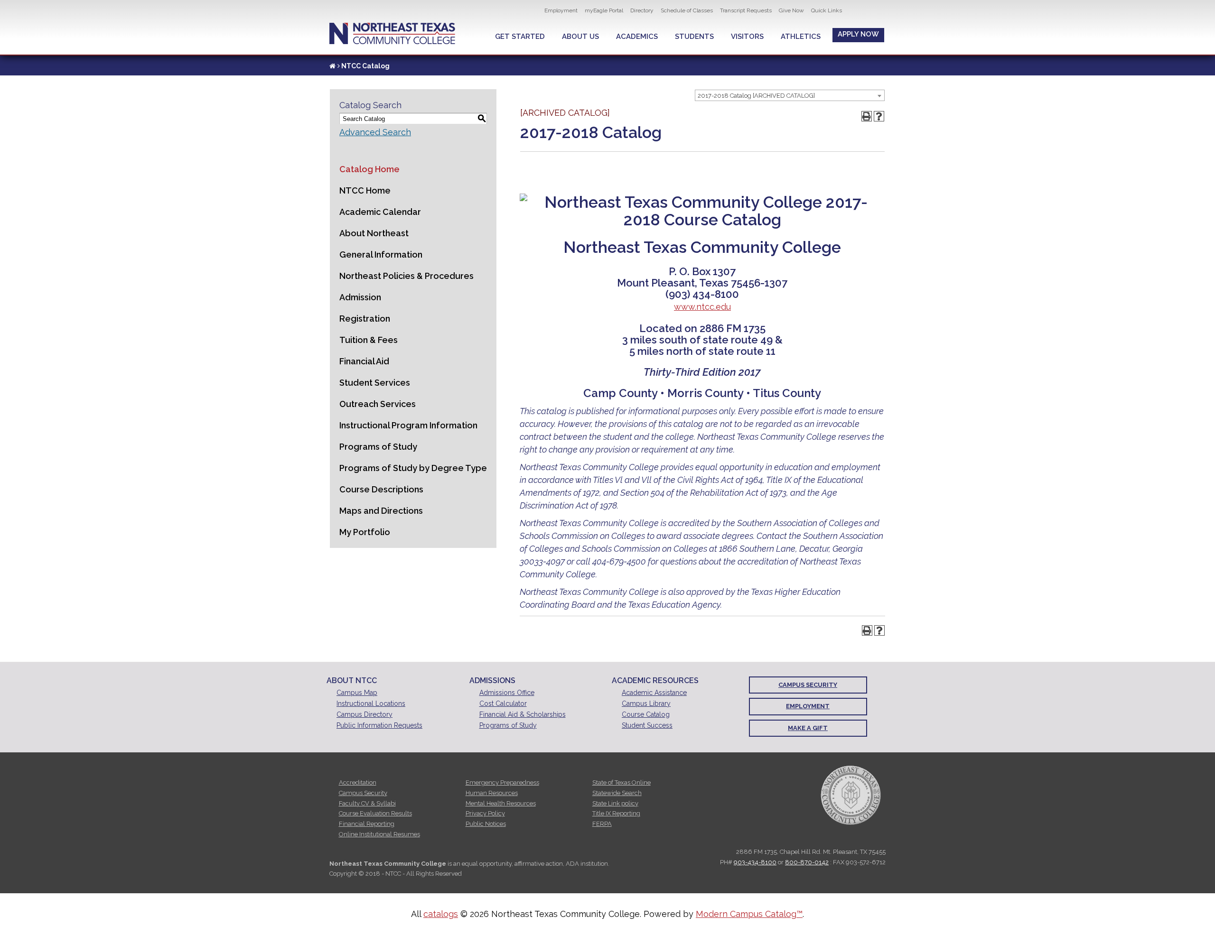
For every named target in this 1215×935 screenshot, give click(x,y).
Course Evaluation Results (375, 813)
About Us (580, 36)
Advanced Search (375, 132)
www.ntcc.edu (702, 307)
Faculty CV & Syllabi (367, 803)
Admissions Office (506, 692)
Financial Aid (364, 361)
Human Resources (492, 792)
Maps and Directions (381, 511)
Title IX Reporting (616, 813)
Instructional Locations (370, 703)
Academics (637, 36)
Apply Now (858, 34)
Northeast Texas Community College (392, 33)
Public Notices (486, 823)
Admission (360, 297)
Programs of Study (378, 447)
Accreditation (357, 782)
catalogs (440, 914)
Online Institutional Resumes (379, 834)
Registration (364, 319)
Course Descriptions (381, 489)
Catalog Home (369, 169)
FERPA (602, 823)
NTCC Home (365, 190)
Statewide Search (617, 792)
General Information (380, 254)
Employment (561, 10)
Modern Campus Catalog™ (749, 914)
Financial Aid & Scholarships (522, 714)
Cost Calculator (503, 703)
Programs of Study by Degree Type (413, 468)
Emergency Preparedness (502, 782)
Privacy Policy (485, 813)
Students (694, 36)
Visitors (747, 36)
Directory (642, 10)
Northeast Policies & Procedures (406, 276)
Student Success (647, 725)
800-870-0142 (807, 862)
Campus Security (807, 684)
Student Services (374, 383)
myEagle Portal (604, 10)
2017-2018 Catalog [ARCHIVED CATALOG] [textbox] (756, 95)
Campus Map (356, 692)
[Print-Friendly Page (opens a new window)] (866, 116)
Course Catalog (646, 714)
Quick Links (826, 10)
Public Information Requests (379, 725)
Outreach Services (377, 404)
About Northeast (374, 233)
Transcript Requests (746, 10)
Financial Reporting (366, 823)
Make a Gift (808, 727)
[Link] (332, 66)
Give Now (791, 10)
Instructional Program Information (408, 425)
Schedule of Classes (687, 10)
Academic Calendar (380, 212)
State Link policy (615, 803)
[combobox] (790, 95)
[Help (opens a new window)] (879, 116)
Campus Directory (364, 714)
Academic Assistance (654, 692)
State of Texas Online (621, 782)
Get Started (520, 36)
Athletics (801, 36)
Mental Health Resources (501, 803)
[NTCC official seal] (850, 795)
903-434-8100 (755, 862)
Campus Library (646, 703)
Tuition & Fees (368, 340)
